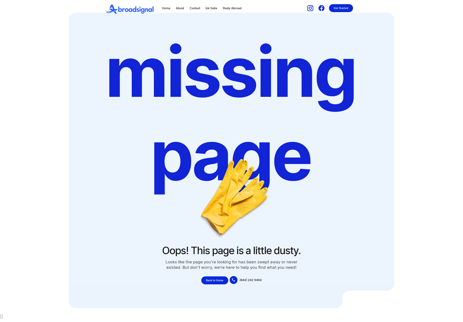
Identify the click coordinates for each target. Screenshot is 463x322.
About (180, 8)
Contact (195, 8)
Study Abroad (232, 8)
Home (166, 8)
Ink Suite (211, 8)
